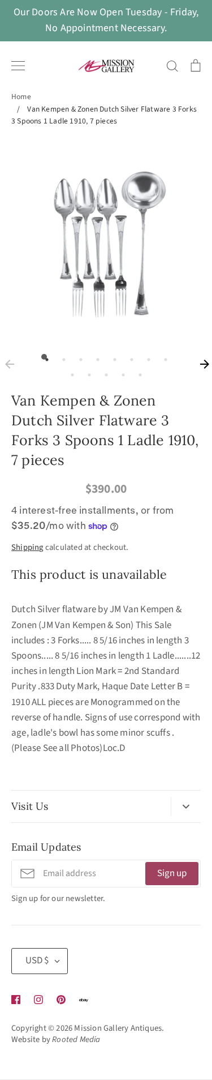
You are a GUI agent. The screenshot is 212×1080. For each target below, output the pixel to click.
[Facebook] (16, 999)
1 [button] (44, 357)
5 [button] (112, 357)
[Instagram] (38, 999)
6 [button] (129, 357)
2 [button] (61, 357)
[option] (106, 239)
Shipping (27, 547)
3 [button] (78, 357)
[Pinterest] (61, 999)
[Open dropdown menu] (186, 806)
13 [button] (137, 372)
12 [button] (120, 372)
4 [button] (95, 357)
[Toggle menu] (18, 66)
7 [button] (146, 357)
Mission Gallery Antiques (118, 1028)
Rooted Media (76, 1039)
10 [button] (86, 372)
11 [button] (103, 372)
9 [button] (69, 372)
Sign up (172, 873)
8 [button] (163, 357)
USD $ (37, 960)
